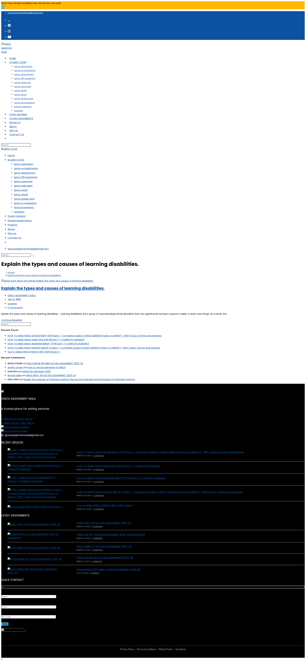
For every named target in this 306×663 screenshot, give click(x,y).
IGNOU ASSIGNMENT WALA (22, 295)
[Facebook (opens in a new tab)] (9, 25)
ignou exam (21, 190)
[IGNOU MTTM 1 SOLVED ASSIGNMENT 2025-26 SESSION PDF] (36, 536)
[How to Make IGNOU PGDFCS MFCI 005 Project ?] (36, 507)
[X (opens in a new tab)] (9, 20)
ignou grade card (24, 198)
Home (11, 155)
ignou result (21, 194)
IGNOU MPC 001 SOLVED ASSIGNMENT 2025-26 (103, 523)
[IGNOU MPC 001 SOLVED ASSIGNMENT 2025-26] (36, 524)
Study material (16, 216)
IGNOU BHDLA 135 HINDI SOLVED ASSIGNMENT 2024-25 (108, 569)
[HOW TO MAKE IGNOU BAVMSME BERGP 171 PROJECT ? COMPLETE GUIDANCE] (36, 479)
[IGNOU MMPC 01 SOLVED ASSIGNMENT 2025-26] (36, 548)
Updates (19, 211)
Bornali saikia (15, 375)
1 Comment (94, 573)
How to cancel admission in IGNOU (47, 367)
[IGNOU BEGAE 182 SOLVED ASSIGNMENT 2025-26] (36, 559)
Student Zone (16, 159)
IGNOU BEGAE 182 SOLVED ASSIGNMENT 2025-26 (104, 557)
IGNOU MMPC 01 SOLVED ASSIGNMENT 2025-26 (104, 546)
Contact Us (14, 237)
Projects (12, 224)
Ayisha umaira (15, 367)
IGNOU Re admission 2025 (36, 371)
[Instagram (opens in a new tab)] (9, 31)
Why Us (12, 233)
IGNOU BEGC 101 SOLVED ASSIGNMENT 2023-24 (51, 375)
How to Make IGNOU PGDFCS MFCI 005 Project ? (34, 351)
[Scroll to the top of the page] (2, 659)
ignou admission (23, 164)
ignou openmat (23, 181)
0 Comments (15, 307)
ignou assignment (24, 172)
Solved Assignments (20, 220)
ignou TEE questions (25, 177)
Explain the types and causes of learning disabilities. (34, 275)
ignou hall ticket (23, 185)
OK (2, 7)
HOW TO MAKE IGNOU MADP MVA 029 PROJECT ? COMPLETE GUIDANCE (46, 339)
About (11, 229)
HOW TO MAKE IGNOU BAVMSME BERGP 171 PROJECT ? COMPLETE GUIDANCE (48, 343)
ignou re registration (26, 168)
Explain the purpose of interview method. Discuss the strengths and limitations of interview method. (79, 379)
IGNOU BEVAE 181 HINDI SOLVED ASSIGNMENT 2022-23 (55, 363)
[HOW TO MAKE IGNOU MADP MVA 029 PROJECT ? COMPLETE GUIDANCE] (36, 467)
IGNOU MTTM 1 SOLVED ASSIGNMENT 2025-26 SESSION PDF (110, 534)
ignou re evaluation (25, 203)
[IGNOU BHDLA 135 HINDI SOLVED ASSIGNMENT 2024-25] (36, 571)
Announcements (24, 207)
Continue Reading (11, 320)
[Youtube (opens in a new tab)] (9, 37)
